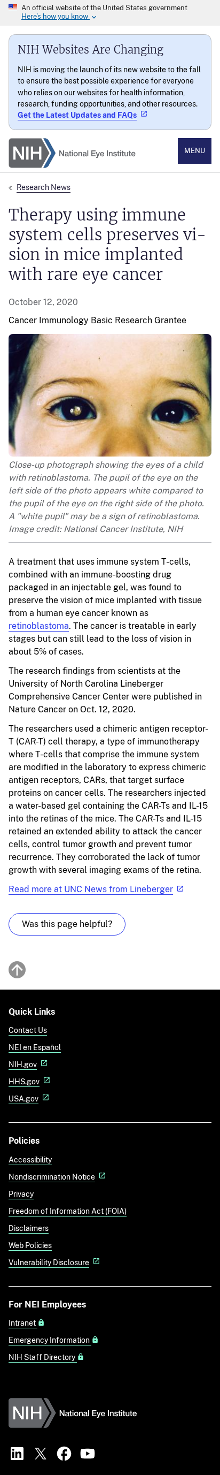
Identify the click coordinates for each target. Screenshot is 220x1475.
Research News (43, 187)
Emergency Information (50, 1340)
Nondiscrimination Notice (52, 1176)
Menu (194, 151)
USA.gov (23, 1098)
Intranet (23, 1323)
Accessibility (30, 1159)
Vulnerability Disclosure (49, 1262)
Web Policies (30, 1245)
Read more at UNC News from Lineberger (91, 889)
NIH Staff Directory (43, 1357)
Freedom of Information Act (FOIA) (68, 1210)
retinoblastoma (39, 626)
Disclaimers (29, 1228)
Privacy (21, 1193)
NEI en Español (35, 1047)
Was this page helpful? (67, 924)
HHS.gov (24, 1081)
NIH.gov (23, 1064)
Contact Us (28, 1030)
